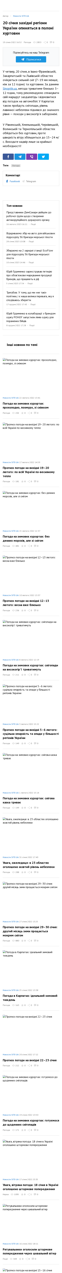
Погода (27, 42)
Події (33, 224)
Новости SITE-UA (21, 16)
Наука (6, 1194)
